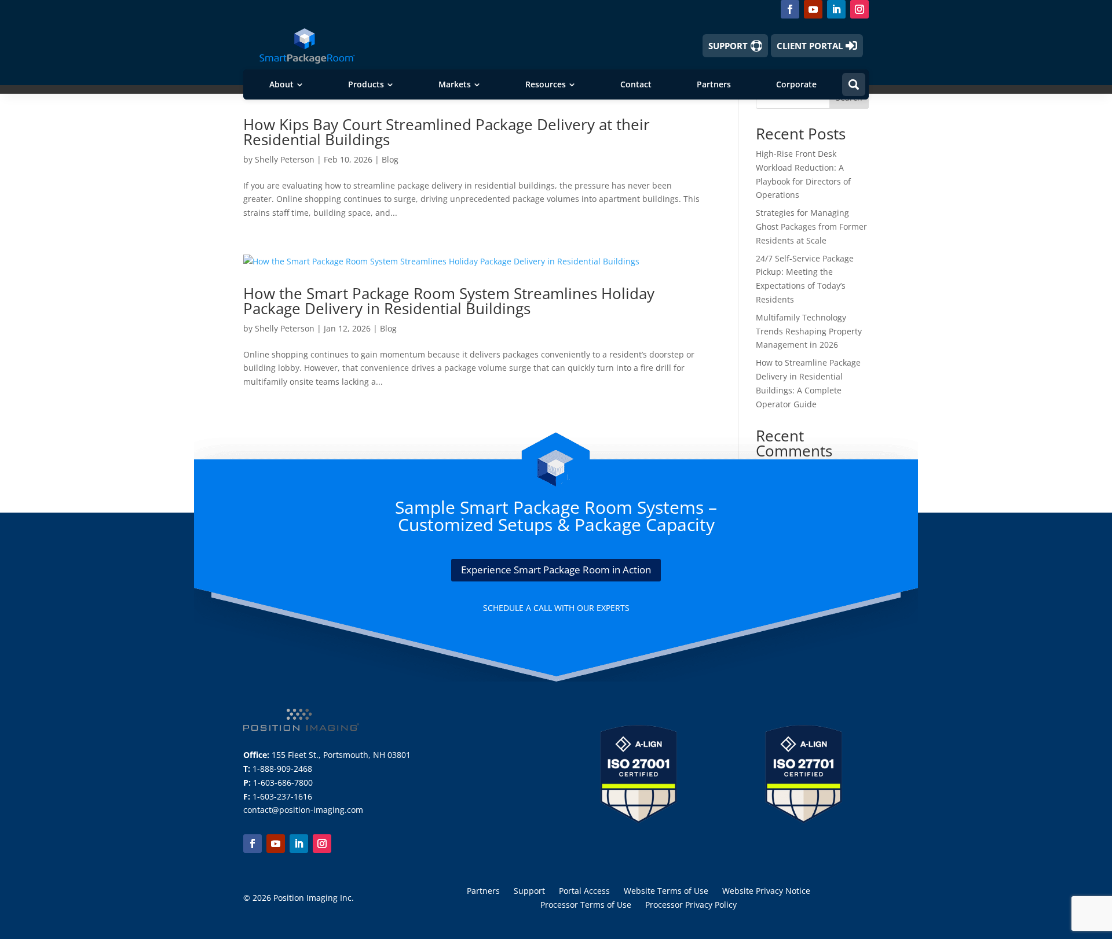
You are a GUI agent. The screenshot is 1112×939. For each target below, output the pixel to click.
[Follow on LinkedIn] (836, 9)
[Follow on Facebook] (790, 9)
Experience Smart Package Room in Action (556, 569)
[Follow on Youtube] (813, 9)
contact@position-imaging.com (303, 809)
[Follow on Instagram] (859, 9)
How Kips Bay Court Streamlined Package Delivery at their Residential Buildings (446, 132)
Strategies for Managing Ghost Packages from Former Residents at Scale (811, 226)
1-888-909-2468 (282, 768)
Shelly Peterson (284, 159)
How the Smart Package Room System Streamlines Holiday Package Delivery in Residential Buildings (448, 301)
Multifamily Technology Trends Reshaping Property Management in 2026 (809, 331)
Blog (390, 159)
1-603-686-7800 (283, 782)
